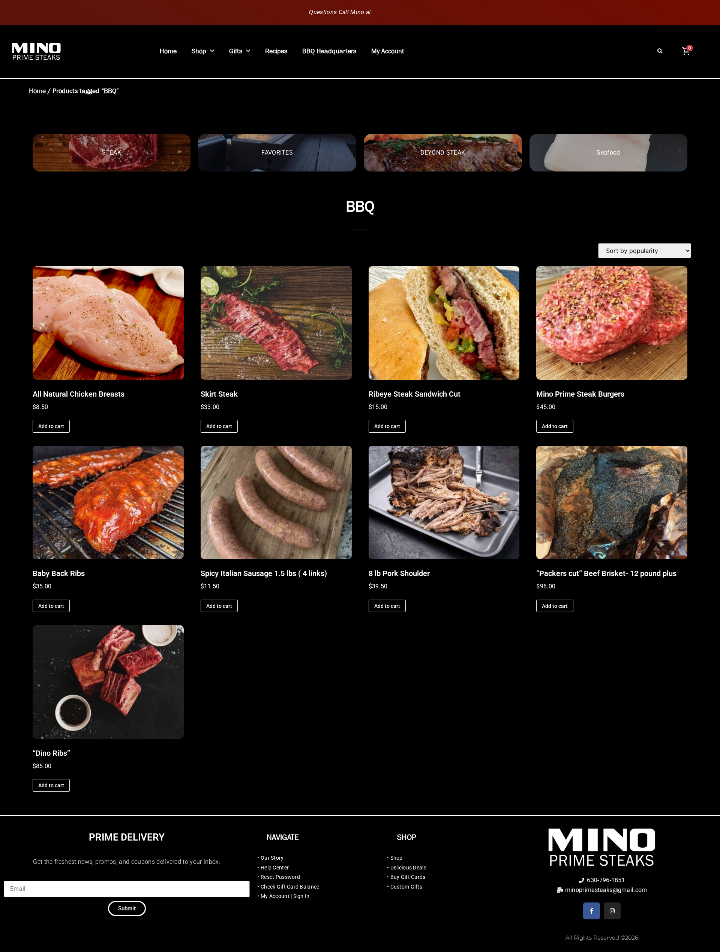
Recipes (276, 51)
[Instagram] (612, 910)
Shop (199, 51)
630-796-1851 (392, 12)
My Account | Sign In (285, 896)
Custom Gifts (406, 887)
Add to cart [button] (51, 426)
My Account (387, 51)
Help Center (275, 868)
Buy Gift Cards (408, 877)
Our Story (272, 858)
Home (168, 51)
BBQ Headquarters (329, 51)
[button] (660, 51)
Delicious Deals (408, 868)
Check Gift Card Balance (290, 887)
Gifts (235, 51)
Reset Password (280, 877)
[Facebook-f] (591, 910)
